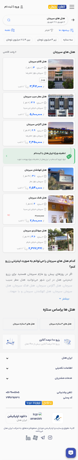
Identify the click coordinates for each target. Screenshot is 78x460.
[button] (39, 358)
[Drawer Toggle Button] (72, 7)
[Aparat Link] (35, 437)
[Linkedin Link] (28, 437)
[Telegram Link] (42, 437)
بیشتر (65, 298)
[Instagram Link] (50, 437)
